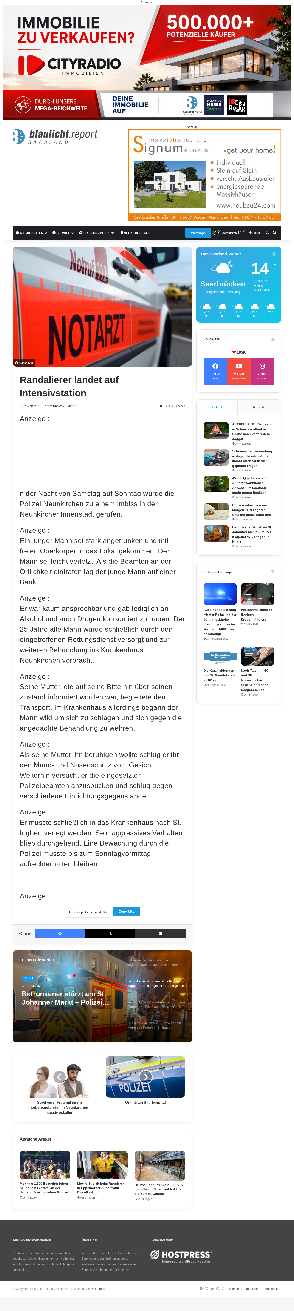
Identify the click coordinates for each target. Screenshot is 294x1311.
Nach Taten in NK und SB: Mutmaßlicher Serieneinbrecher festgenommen (254, 680)
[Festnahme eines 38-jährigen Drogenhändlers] (257, 594)
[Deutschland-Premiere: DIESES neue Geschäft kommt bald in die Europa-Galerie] (160, 1166)
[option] (102, 996)
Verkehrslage (136, 233)
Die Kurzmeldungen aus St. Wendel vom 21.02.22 (219, 675)
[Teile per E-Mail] (160, 933)
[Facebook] (60, 933)
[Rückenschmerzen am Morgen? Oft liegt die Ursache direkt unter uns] (216, 511)
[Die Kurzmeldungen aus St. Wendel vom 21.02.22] (220, 656)
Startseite (235, 1289)
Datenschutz (271, 1289)
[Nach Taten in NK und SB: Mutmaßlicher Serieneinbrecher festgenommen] (257, 656)
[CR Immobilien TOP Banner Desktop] (147, 62)
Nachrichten (31, 233)
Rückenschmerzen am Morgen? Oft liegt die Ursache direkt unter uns (251, 510)
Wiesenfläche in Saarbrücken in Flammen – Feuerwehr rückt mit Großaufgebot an (70, 998)
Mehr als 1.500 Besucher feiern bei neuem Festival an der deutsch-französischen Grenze (44, 1188)
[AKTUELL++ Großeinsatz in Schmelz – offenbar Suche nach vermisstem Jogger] (216, 430)
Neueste (259, 407)
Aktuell (29, 978)
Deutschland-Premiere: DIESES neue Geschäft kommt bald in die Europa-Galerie (159, 1189)
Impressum (252, 1289)
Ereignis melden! (98, 233)
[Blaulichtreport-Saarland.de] (55, 136)
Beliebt (217, 407)
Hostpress (98, 1289)
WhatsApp (198, 233)
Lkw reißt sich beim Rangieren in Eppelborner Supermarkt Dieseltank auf (101, 1188)
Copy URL (127, 911)
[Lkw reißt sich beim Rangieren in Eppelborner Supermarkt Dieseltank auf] (102, 1165)
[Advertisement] (102, 456)
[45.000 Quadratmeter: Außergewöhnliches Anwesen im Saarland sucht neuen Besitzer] (216, 484)
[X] (110, 933)
